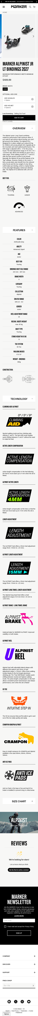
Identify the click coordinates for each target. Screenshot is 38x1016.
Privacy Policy (29, 926)
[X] (15, 1001)
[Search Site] (30, 7)
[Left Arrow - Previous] (1, 1)
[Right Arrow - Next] (36, 1)
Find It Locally (7, 121)
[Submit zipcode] (33, 985)
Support (6, 972)
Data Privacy (15, 1011)
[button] (3, 7)
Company (6, 956)
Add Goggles (9, 98)
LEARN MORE (19, 916)
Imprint (8, 1011)
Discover (6, 964)
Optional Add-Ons (10, 94)
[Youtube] (29, 1001)
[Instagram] (22, 1001)
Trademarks (24, 1011)
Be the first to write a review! (19, 870)
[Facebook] (9, 1001)
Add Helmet (9, 105)
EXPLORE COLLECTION (19, 826)
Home (5, 12)
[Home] (19, 6)
